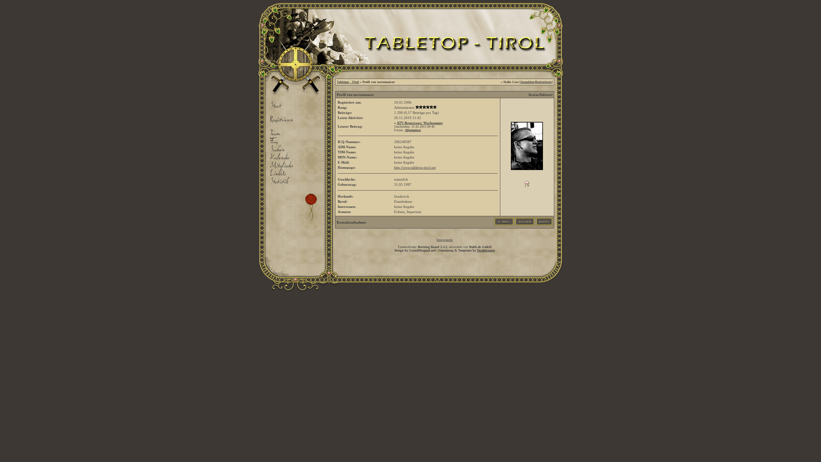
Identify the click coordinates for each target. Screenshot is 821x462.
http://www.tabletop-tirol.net (415, 167)
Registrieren (543, 82)
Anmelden (528, 82)
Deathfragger (486, 250)
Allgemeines (413, 130)
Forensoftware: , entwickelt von (445, 247)
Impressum (444, 240)
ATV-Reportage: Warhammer (420, 123)
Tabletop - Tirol (348, 82)
